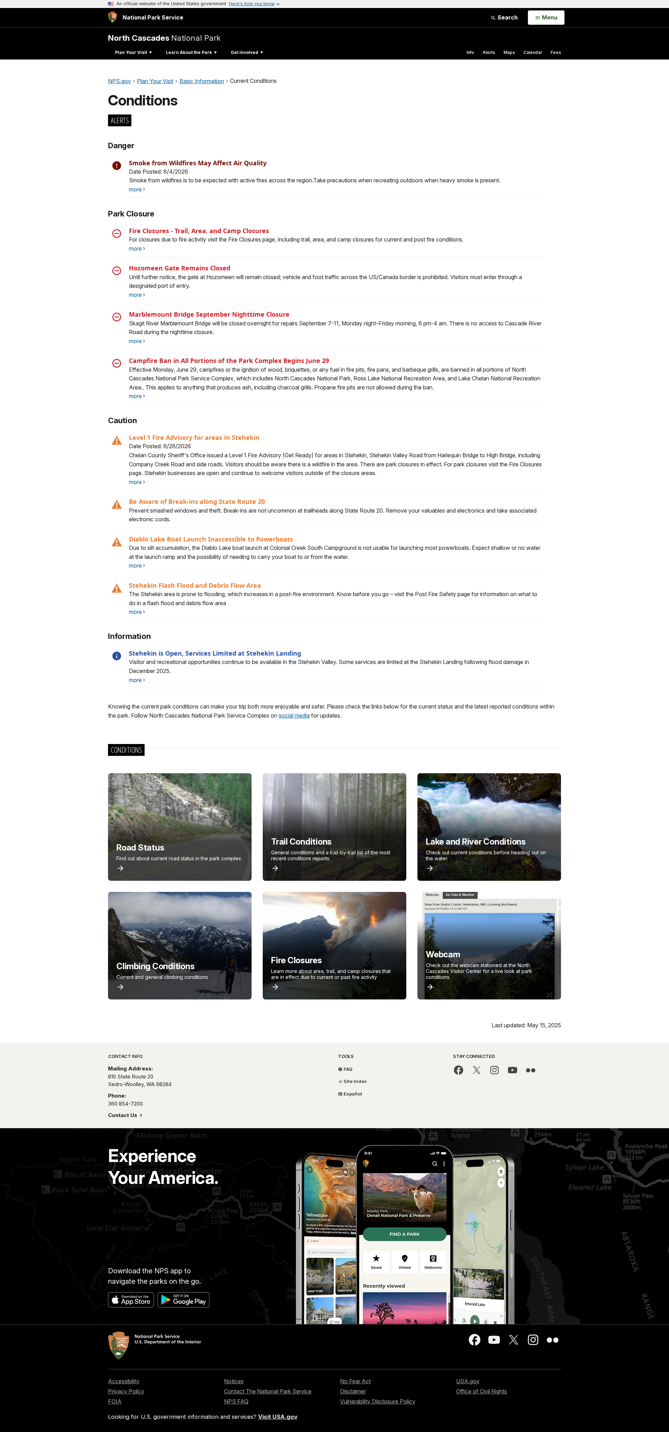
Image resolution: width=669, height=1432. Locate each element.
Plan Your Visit (131, 52)
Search (507, 17)
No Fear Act (355, 1381)
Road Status (140, 847)
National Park (164, 37)
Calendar (532, 52)
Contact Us (123, 1115)
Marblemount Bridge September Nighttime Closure (209, 314)
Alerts (489, 52)
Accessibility (123, 1381)
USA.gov (467, 1381)
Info (470, 52)
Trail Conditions (301, 842)
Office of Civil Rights (481, 1391)
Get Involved (244, 52)
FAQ (348, 1069)
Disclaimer (353, 1391)
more (135, 189)
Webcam (443, 954)
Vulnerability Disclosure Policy (377, 1401)
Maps (509, 52)
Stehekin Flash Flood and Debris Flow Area (195, 585)
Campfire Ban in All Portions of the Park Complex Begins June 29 (229, 360)
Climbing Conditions (155, 966)
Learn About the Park (189, 52)
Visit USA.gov (278, 1416)
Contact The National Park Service (268, 1391)
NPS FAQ (236, 1401)
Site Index (355, 1081)
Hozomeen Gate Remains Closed (179, 268)
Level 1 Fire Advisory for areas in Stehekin (194, 437)
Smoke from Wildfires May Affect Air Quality (198, 163)
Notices (234, 1381)
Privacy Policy (126, 1391)
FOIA (115, 1401)
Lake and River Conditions (476, 842)
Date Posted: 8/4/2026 (158, 171)
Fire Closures (296, 960)
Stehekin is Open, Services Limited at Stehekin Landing (215, 653)
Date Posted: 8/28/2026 (160, 446)
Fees (556, 52)
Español (352, 1094)
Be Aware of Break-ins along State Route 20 (197, 501)
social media (294, 715)
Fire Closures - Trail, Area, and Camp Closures (199, 231)
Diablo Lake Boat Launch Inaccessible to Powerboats (211, 539)
